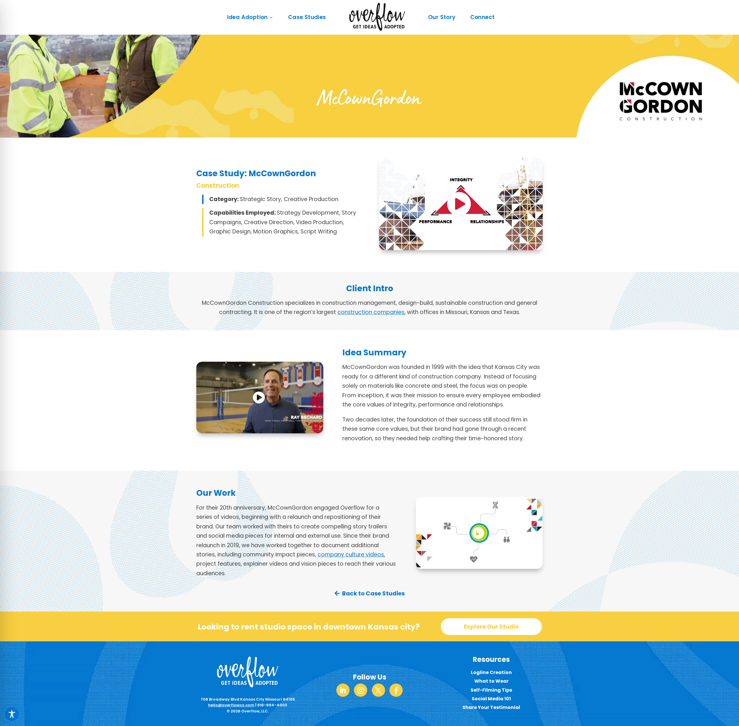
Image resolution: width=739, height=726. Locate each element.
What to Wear (491, 681)
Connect (482, 17)
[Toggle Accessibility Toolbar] (11, 714)
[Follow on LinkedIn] (343, 690)
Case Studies (307, 17)
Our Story (442, 17)
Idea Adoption (247, 17)
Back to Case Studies (373, 593)
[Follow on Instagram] (360, 690)
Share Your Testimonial (491, 707)
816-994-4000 (272, 705)
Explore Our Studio (491, 627)
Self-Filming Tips (491, 690)
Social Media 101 (491, 698)
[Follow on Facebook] (396, 690)
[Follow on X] (378, 690)
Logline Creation (491, 672)
